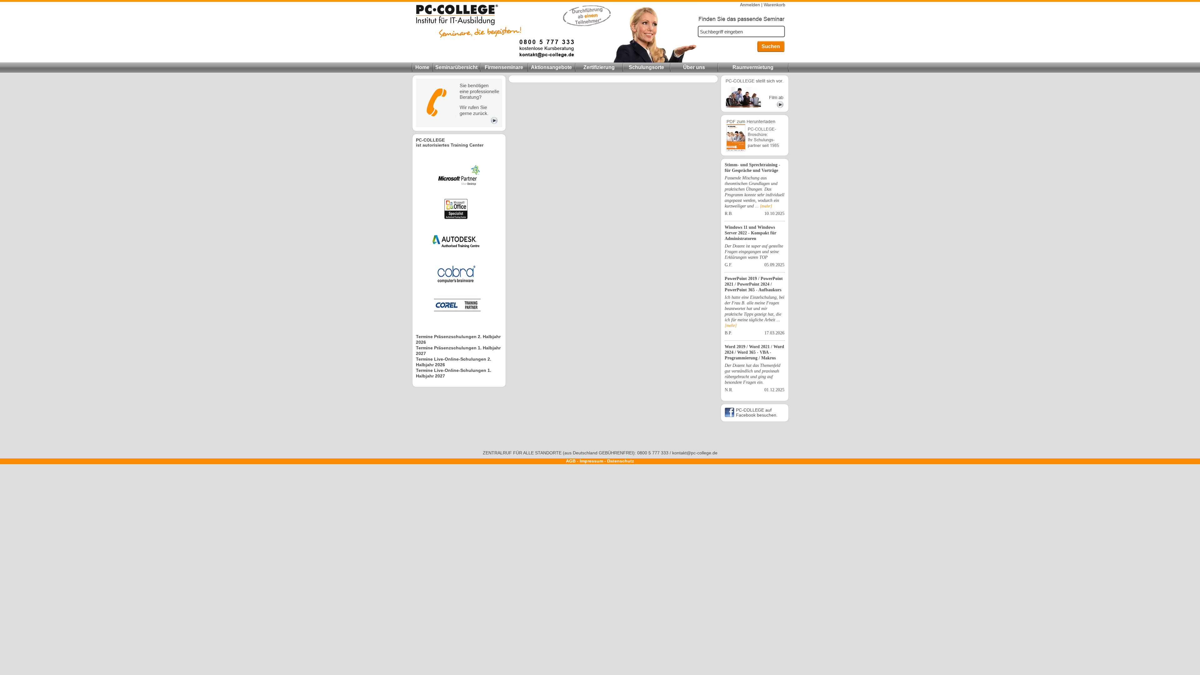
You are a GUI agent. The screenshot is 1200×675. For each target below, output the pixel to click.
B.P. (728, 333)
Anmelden (750, 4)
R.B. (729, 213)
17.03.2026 (774, 333)
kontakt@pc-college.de (695, 452)
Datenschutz (620, 460)
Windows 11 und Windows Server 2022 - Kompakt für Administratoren (750, 233)
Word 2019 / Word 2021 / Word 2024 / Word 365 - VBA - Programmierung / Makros (754, 352)
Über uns (694, 67)
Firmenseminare (504, 67)
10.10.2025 (774, 213)
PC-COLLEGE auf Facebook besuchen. (757, 413)
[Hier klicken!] (459, 126)
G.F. (728, 264)
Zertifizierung (599, 67)
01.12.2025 (774, 390)
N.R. (729, 390)
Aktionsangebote (551, 67)
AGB (571, 460)
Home (422, 67)
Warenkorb (774, 4)
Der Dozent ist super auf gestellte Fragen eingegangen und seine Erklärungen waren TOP (754, 252)
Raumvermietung (752, 67)
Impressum (591, 460)
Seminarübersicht (456, 67)
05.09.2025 (774, 264)
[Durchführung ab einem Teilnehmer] (493, 60)
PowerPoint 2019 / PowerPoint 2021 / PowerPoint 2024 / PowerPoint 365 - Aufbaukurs (754, 284)
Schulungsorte (646, 67)
